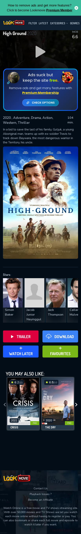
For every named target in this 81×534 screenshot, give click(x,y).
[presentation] (5, 404)
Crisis (14, 427)
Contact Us (41, 488)
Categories (57, 23)
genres (75, 23)
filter (33, 23)
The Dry (50, 427)
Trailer (23, 336)
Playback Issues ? (41, 494)
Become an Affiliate (40, 500)
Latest (43, 23)
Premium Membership (40, 93)
